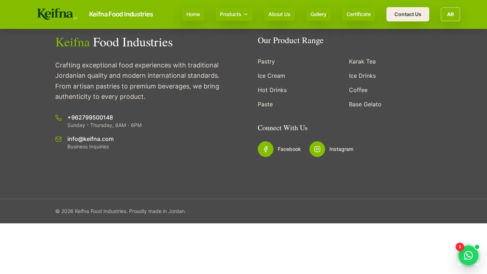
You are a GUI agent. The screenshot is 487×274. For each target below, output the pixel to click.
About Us (279, 14)
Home (193, 14)
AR (450, 14)
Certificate (359, 14)
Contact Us (407, 14)
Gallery (319, 14)
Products (230, 14)
